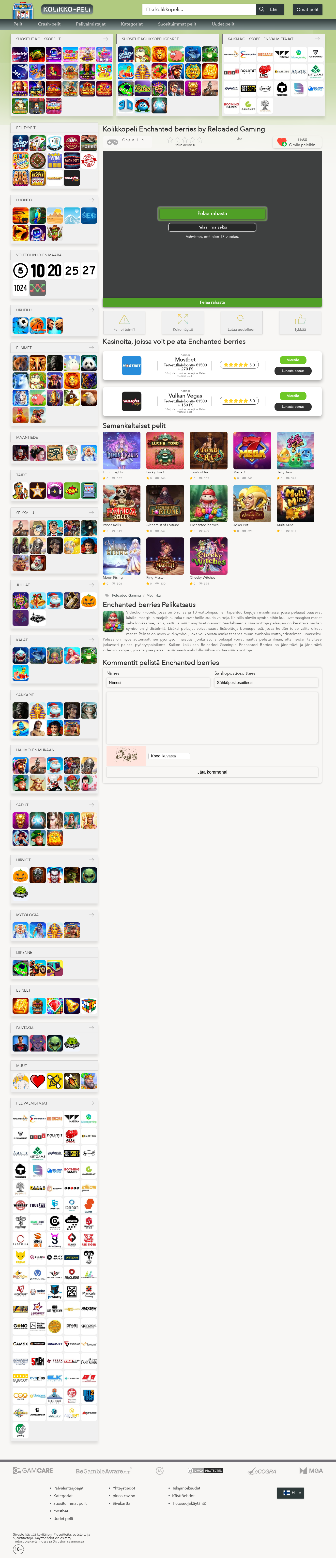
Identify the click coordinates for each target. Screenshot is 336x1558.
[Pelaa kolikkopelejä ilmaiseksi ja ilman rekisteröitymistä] (81, 9)
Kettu (21, 380)
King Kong (55, 363)
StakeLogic (38, 1222)
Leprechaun (21, 783)
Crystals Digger (37, 88)
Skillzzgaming (55, 1240)
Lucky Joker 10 (53, 71)
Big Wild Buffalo (20, 88)
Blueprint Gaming (38, 1396)
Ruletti (38, 160)
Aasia (38, 453)
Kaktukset (55, 233)
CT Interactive (72, 1378)
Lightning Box (21, 1309)
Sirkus (38, 563)
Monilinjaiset (38, 288)
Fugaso (72, 1344)
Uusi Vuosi (72, 600)
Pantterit (89, 380)
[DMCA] (205, 1471)
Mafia (89, 528)
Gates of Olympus (87, 54)
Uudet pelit (223, 24)
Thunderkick (282, 88)
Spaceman (53, 54)
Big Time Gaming (72, 1396)
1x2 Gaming (21, 1430)
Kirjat (210, 71)
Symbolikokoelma (21, 178)
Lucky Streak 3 (37, 54)
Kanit (72, 363)
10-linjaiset (38, 270)
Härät (55, 380)
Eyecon (21, 1378)
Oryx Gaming (38, 1275)
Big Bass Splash (70, 88)
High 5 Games (72, 1309)
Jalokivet (55, 1006)
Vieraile (293, 360)
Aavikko (55, 215)
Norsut (38, 363)
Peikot (72, 783)
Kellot (72, 1006)
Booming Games (231, 105)
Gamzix (21, 1344)
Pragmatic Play (231, 54)
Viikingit (38, 783)
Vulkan (72, 178)
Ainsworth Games (89, 1413)
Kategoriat (132, 24)
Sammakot (210, 54)
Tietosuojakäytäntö (189, 1503)
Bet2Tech (89, 1396)
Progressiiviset (72, 160)
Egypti (55, 453)
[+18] (160, 1471)
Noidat (21, 838)
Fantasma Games (89, 1361)
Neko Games (38, 1292)
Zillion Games (89, 1188)
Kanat (21, 415)
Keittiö (21, 1081)
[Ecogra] (261, 1471)
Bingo (21, 160)
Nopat (89, 1006)
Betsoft (248, 88)
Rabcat (21, 1257)
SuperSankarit (21, 1043)
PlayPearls (55, 1257)
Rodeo (21, 563)
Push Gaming (315, 54)
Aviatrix (20, 54)
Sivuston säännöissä (68, 1541)
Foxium (89, 1344)
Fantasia (55, 820)
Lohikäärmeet (193, 88)
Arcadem (38, 1413)
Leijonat (159, 54)
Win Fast (21, 1205)
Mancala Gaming (89, 1292)
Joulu (38, 600)
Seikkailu (25, 512)
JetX (20, 71)
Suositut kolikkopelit (38, 39)
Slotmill (21, 1240)
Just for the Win (55, 1309)
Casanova (89, 545)
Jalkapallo (21, 325)
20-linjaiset (55, 270)
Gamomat (248, 105)
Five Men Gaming (38, 1361)
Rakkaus (38, 1081)
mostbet (60, 1511)
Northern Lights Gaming (89, 1275)
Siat (176, 54)
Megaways (55, 178)
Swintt (89, 1205)
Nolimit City (248, 71)
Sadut (22, 805)
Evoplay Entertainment (38, 1378)
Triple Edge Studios (55, 1205)
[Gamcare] (33, 1471)
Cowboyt (72, 528)
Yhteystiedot (124, 1488)
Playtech (231, 88)
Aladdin (21, 728)
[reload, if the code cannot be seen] (126, 756)
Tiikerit (21, 398)
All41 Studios (55, 1413)
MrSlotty (55, 1292)
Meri (89, 215)
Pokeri (89, 143)
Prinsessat (89, 820)
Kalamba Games (38, 1309)
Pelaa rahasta (212, 213)
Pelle (55, 783)
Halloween (89, 600)
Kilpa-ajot (126, 88)
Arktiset (72, 215)
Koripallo (38, 325)
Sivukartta (121, 1503)
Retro (142, 88)
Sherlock (55, 545)
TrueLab (38, 1205)
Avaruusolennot (89, 875)
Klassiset (38, 178)
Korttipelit (38, 143)
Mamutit (55, 398)
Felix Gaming (55, 1361)
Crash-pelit (49, 24)
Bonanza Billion (104, 71)
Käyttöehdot (183, 1496)
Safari (21, 215)
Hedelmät (159, 71)
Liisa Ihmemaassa (89, 710)
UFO (21, 893)
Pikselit (89, 490)
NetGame (315, 71)
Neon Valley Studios (21, 1292)
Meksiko (72, 453)
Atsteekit (193, 71)
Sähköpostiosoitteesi (235, 673)
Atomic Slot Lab (21, 1413)
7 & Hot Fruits (104, 88)
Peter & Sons (89, 1257)
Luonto (24, 200)
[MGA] (311, 1471)
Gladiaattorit (210, 88)
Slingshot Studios (38, 1240)
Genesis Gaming (89, 1326)
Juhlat (23, 585)
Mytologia (27, 915)
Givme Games (72, 1326)
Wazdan (282, 54)
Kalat (22, 640)
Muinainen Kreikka (89, 453)
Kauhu (38, 875)
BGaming (282, 71)
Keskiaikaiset (89, 1081)
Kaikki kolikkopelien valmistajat (260, 39)
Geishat (89, 783)
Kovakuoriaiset (142, 105)
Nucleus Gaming (72, 1275)
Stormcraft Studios (21, 1222)
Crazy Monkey (20, 105)
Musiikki (55, 490)
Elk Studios (55, 1378)
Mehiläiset (55, 1081)
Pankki (176, 88)
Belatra (315, 88)
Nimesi (114, 673)
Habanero (55, 1188)
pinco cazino (124, 1496)
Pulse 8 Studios (38, 1257)
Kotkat (89, 398)
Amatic (299, 71)
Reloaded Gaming (72, 1240)
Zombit (72, 875)
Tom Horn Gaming (72, 1205)
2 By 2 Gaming (265, 71)
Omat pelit (308, 10)
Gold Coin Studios (55, 1326)
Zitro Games (72, 1188)
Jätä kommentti (212, 772)
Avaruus (38, 233)
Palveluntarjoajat (68, 1488)
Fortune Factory (21, 1361)
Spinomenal (299, 88)
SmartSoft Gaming (89, 1222)
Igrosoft (265, 88)
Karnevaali (159, 88)
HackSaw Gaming (89, 1309)
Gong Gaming (21, 1326)
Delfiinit (193, 54)
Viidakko (38, 215)
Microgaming (299, 54)
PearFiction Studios (21, 1275)
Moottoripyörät (38, 968)
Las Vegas (38, 618)
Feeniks (55, 838)
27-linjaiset (89, 270)
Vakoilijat (38, 528)
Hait (21, 655)
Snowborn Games (72, 1222)
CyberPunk (38, 1043)
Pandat (89, 363)
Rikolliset (21, 545)
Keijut (72, 820)
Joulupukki (55, 600)
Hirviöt (23, 860)
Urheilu (24, 310)
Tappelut (55, 325)
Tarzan (38, 728)
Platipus (72, 1257)
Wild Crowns (87, 88)
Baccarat (72, 143)
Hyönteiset (72, 1081)
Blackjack (55, 143)
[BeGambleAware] (104, 1471)
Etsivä (55, 528)
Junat (55, 968)
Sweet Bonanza (70, 54)
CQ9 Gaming (21, 1396)
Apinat (142, 54)
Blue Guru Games (55, 1396)
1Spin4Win (38, 1188)
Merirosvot (176, 71)
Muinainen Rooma (21, 453)
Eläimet (24, 347)
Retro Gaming (265, 54)
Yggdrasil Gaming (265, 105)
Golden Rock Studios (38, 1326)
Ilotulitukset (21, 618)
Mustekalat (55, 655)
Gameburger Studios (38, 1344)
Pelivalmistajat (91, 24)
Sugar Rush (104, 54)
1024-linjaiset (21, 288)
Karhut (21, 363)
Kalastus (126, 71)
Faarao (142, 71)
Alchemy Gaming (72, 1413)
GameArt (55, 1344)
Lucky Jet (37, 71)
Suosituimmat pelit (177, 24)
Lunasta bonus (293, 371)
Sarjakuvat (72, 490)
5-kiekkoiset (21, 270)
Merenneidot (72, 655)
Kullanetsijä (72, 545)
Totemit (38, 1006)
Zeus (38, 930)
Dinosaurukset (38, 415)
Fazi (231, 71)
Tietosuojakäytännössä (30, 1541)
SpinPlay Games (55, 1222)
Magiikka (159, 105)
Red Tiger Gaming (89, 1240)
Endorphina (248, 54)
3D (126, 105)
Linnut (72, 398)
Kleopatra (72, 728)
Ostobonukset (89, 160)
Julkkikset (38, 490)
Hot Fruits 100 (53, 88)
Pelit (18, 24)
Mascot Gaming (72, 1292)
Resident (37, 105)
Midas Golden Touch (70, 71)
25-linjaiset (72, 270)
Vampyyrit (55, 875)
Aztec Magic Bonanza (87, 71)
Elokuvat (21, 490)
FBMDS (72, 1361)
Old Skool (55, 1275)
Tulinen (21, 233)
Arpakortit (55, 160)
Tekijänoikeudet (186, 1488)
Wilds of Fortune (53, 105)
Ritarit (38, 545)
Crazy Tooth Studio (89, 1378)
